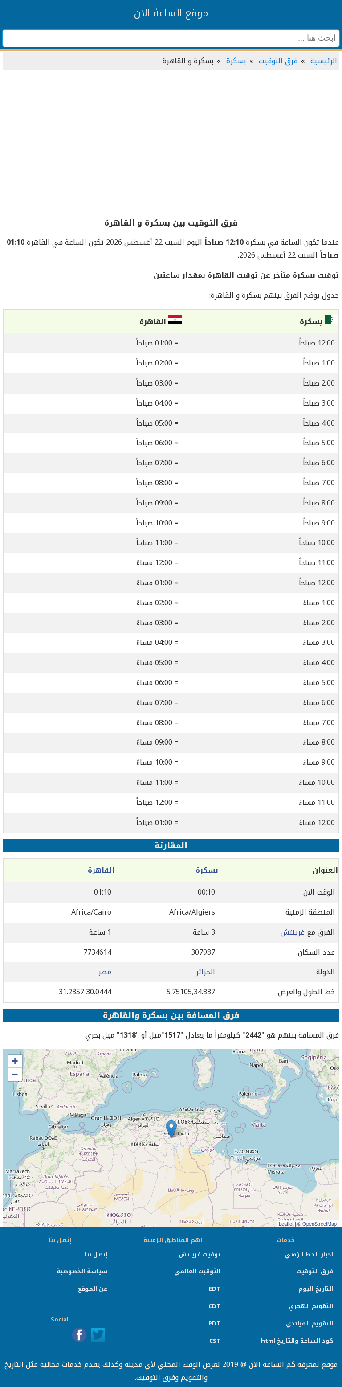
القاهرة (101, 870)
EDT (214, 1288)
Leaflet (286, 1223)
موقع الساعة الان (171, 13)
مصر (104, 972)
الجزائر (205, 972)
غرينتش (293, 932)
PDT (214, 1323)
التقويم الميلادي (309, 1323)
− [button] (15, 1074)
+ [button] (15, 1061)
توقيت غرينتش (199, 1254)
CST (214, 1340)
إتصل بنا (96, 1254)
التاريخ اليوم (315, 1288)
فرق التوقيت (278, 61)
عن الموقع (92, 1288)
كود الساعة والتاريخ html (297, 1340)
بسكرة (236, 61)
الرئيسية (323, 61)
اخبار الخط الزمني (309, 1254)
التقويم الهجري (311, 1306)
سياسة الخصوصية (82, 1271)
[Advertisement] (171, 144)
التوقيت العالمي (197, 1271)
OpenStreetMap (319, 1223)
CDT (214, 1306)
